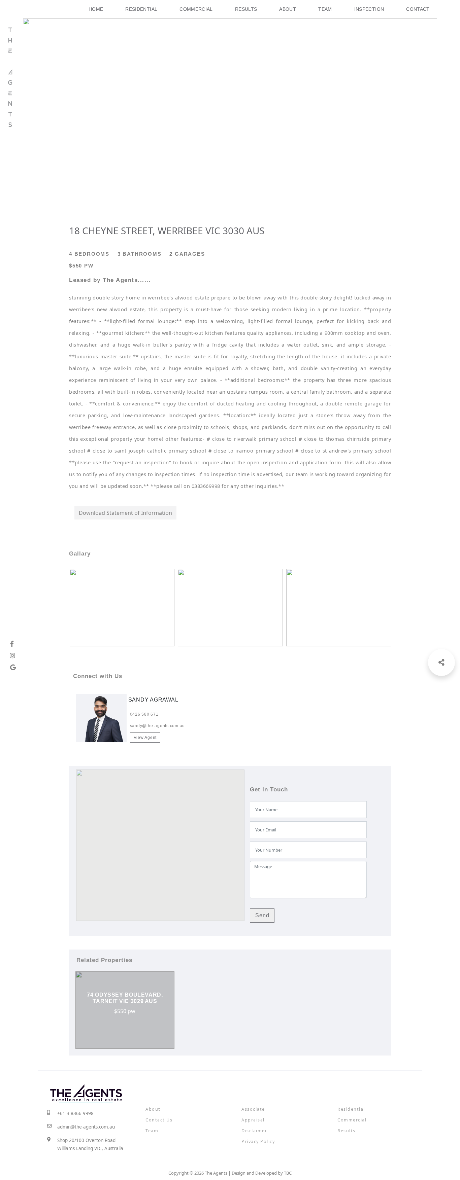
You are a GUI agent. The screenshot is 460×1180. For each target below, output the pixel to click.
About (287, 9)
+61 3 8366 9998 (75, 1113)
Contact (418, 9)
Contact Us (158, 1120)
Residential (141, 9)
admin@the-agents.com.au (86, 1127)
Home (96, 9)
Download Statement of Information (125, 512)
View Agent (145, 737)
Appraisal (253, 1120)
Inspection (369, 9)
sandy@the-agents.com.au (157, 725)
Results (246, 9)
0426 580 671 (144, 714)
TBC (288, 1173)
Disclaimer (254, 1131)
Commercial (196, 9)
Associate (253, 1109)
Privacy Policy (258, 1141)
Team (325, 9)
